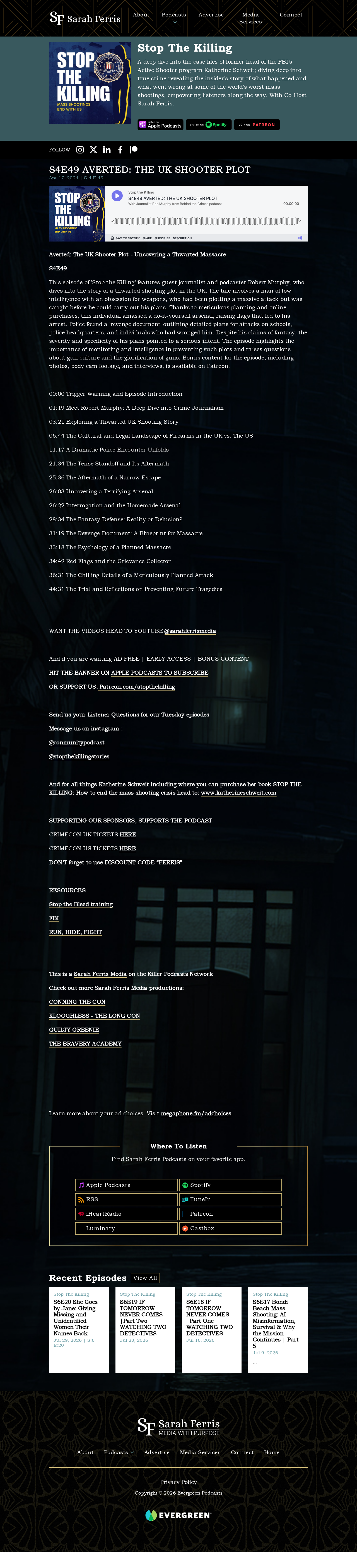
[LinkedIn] (107, 149)
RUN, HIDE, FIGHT (75, 932)
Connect (242, 1452)
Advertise (211, 14)
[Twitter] (93, 149)
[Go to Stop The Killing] (90, 83)
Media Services (200, 1452)
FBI (54, 918)
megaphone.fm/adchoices (196, 1113)
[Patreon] (133, 149)
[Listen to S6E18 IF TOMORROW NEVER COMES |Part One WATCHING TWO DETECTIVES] (212, 1330)
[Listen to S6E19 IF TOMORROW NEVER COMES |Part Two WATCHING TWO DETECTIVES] (145, 1330)
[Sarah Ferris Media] (86, 18)
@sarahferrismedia (190, 631)
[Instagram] (80, 149)
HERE (128, 834)
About (85, 1452)
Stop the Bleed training (81, 904)
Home (272, 1452)
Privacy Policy (178, 1482)
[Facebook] (120, 149)
